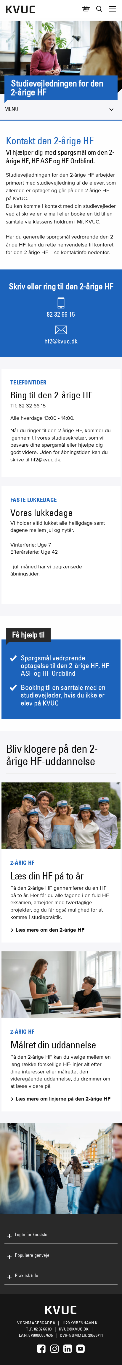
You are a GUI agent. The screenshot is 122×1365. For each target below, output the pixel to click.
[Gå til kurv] (86, 8)
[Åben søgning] (99, 9)
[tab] (61, 1233)
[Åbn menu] (112, 9)
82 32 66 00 (43, 1329)
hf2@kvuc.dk (61, 341)
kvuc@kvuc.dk (74, 1329)
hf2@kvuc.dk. (46, 460)
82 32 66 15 (61, 314)
